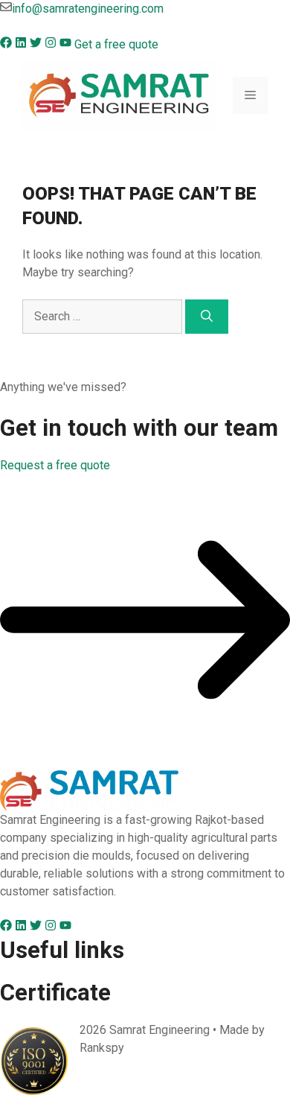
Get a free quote (116, 44)
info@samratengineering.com (88, 8)
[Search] (206, 316)
